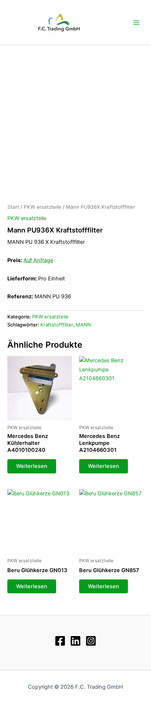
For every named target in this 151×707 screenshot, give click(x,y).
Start (13, 207)
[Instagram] (90, 640)
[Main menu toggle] (136, 22)
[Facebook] (60, 640)
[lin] (75, 640)
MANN (83, 325)
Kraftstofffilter (56, 325)
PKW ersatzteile (42, 207)
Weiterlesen (31, 466)
